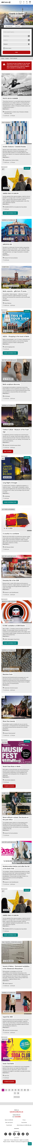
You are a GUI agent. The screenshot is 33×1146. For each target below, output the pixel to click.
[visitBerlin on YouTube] (14, 1134)
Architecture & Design (9, 601)
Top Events (17, 26)
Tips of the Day (8, 26)
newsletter (18, 1116)
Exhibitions (5, 267)
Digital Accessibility (24, 1140)
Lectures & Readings (8, 509)
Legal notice (7, 1140)
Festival (4, 742)
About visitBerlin (9, 1120)
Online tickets (8, 48)
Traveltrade (9, 1125)
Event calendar (16, 16)
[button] (23, 2)
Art (3, 169)
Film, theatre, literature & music (12, 942)
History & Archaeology (9, 360)
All (1, 26)
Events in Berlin (16, 13)
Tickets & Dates (9, 786)
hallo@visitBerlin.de (16, 1112)
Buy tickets (7, 451)
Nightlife (5, 1039)
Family (4, 312)
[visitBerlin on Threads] (10, 1134)
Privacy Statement (14, 1140)
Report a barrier (6, 1141)
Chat (30, 1143)
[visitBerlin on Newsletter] (27, 1134)
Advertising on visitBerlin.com (24, 1125)
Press (24, 1120)
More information (10, 213)
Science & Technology (8, 220)
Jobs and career (9, 1122)
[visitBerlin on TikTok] (23, 1134)
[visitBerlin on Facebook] (5, 1134)
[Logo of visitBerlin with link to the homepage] (5, 2)
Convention (24, 1122)
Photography (6, 74)
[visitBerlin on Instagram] (18, 1134)
